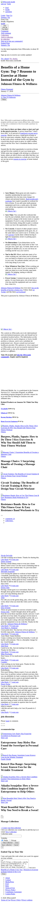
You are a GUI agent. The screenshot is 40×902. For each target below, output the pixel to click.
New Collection (11, 832)
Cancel (16, 845)
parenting (8, 12)
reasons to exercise (19, 159)
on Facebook (20, 292)
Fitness (3, 89)
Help (7, 886)
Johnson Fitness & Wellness (10, 288)
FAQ (7, 884)
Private (13, 840)
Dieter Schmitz (6, 561)
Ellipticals (4, 413)
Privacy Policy (10, 890)
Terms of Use (10, 888)
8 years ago (15, 559)
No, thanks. (14, 59)
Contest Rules (10, 894)
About (7, 878)
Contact (8, 880)
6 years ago (15, 712)
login (9, 4)
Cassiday (4, 662)
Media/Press (9, 882)
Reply (7, 559)
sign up (3, 4)
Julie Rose (4, 646)
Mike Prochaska (6, 654)
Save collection (7, 845)
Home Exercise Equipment (9, 421)
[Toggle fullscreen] (4, 723)
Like (3, 559)
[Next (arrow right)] (4, 725)
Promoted (9, 89)
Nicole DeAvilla (6, 555)
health (7, 10)
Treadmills (4, 409)
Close (17, 842)
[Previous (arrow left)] (2, 725)
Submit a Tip (5, 17)
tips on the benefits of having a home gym (20, 289)
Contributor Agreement (13, 892)
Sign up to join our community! (12, 41)
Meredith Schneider (8, 572)
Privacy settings (26, 900)
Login (3, 15)
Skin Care (4, 738)
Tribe (3, 598)
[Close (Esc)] (2, 723)
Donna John (5, 588)
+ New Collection (7, 842)
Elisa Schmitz (5, 608)
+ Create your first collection (11, 828)
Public (6, 840)
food (7, 8)
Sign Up (9, 15)
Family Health (6, 759)
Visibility (4, 838)
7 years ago (15, 682)
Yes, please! (5, 59)
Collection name (6, 834)
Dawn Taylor (5, 684)
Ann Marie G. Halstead (9, 628)
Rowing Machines (6, 417)
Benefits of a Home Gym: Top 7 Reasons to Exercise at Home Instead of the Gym (19, 871)
